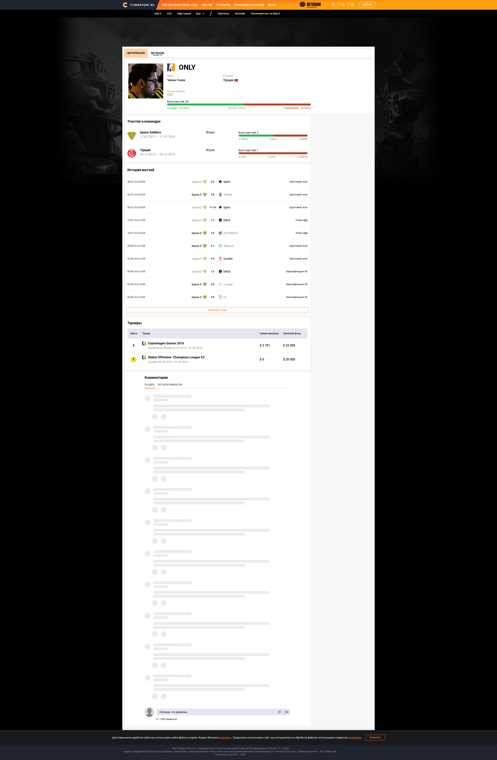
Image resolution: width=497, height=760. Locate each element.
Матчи (207, 4)
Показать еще (217, 310)
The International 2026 (180, 4)
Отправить (287, 712)
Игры (272, 4)
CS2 (169, 13)
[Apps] (333, 5)
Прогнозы (223, 13)
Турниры (223, 4)
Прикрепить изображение (279, 712)
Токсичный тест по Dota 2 (265, 13)
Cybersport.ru (222, 754)
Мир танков (184, 13)
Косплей (240, 13)
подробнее (225, 737)
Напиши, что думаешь (173, 712)
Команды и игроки (249, 4)
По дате (150, 384)
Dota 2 (157, 13)
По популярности (170, 384)
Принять (375, 737)
